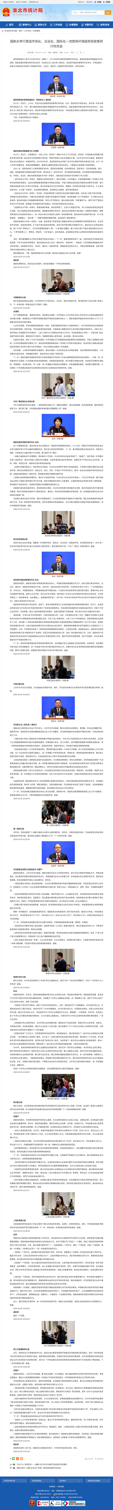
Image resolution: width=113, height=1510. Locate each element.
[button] (97, 2)
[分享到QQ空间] (21, 1458)
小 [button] (84, 52)
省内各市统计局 (9, 1481)
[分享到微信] (13, 1458)
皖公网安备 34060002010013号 (67, 1494)
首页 (11, 25)
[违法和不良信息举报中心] (73, 1503)
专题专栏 (89, 25)
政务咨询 (104, 25)
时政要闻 (36, 31)
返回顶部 (100, 1459)
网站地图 (61, 1486)
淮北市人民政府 (21, 2)
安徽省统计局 (33, 2)
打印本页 (90, 1459)
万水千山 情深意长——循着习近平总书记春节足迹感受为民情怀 (42, 1464)
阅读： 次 (63, 52)
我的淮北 (90, 2)
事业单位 (63, 1481)
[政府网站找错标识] (43, 1503)
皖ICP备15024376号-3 (43, 1494)
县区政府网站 (36, 1481)
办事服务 (73, 25)
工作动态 (57, 25)
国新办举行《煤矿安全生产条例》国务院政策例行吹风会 (39, 1468)
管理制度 (52, 1486)
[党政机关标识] (32, 1503)
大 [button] (77, 52)
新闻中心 (27, 25)
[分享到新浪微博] (17, 1458)
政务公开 (42, 25)
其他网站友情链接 (94, 1481)
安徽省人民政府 (8, 2)
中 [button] (80, 52)
